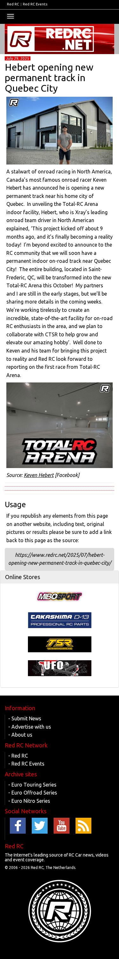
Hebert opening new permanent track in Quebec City (49, 78)
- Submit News (24, 718)
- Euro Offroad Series (32, 792)
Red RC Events (35, 4)
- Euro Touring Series (32, 785)
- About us (20, 735)
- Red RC (18, 756)
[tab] (59, 577)
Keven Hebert (39, 475)
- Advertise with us (29, 727)
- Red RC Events (26, 763)
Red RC (13, 4)
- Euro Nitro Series (29, 801)
